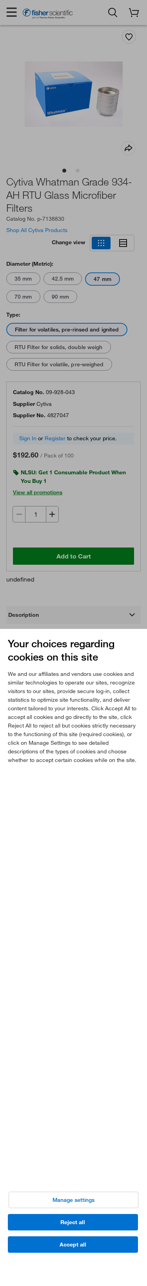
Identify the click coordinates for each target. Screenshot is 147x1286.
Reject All (72, 1222)
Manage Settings (73, 1199)
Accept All (73, 1244)
